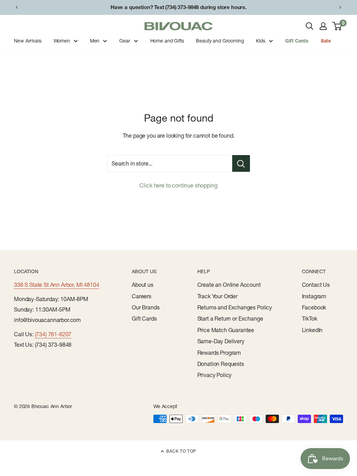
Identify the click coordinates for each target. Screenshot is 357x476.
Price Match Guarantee (226, 330)
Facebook (314, 307)
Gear (124, 41)
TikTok (309, 318)
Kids (260, 41)
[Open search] (309, 26)
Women (62, 41)
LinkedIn (312, 330)
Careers (141, 296)
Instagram (314, 296)
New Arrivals (27, 41)
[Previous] (17, 7)
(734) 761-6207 (53, 334)
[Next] (340, 7)
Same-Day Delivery (220, 341)
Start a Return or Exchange (230, 318)
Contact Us (316, 284)
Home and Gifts (167, 41)
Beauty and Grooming (220, 41)
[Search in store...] (241, 163)
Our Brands (145, 307)
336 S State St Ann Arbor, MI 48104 (56, 284)
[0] (337, 26)
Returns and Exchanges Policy (234, 307)
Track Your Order (217, 296)
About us (142, 284)
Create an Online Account (229, 284)
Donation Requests (220, 363)
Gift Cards (297, 41)
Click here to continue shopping (178, 185)
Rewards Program (219, 352)
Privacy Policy (214, 374)
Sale (326, 41)
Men (95, 41)
